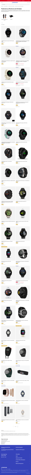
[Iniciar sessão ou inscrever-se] (27, 2)
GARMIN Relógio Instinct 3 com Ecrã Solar (6, 161)
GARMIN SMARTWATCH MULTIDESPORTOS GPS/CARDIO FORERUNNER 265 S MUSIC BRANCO (8, 142)
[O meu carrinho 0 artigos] (29, 2)
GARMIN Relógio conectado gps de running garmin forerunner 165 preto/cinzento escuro (22, 102)
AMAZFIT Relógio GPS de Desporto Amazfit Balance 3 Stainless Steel (22, 261)
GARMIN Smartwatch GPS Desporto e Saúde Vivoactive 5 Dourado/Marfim (8, 61)
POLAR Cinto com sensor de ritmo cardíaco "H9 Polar (22, 380)
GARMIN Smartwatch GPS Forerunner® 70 (6, 280)
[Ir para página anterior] (13, 426)
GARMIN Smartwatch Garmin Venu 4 (20, 241)
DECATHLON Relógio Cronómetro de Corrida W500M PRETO (22, 361)
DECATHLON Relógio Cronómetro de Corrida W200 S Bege (22, 420)
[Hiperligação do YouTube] (3, 457)
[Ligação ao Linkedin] (5, 457)
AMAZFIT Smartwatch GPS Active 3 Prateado (6, 241)
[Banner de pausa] (28, 0)
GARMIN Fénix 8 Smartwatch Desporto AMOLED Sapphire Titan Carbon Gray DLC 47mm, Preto (7, 201)
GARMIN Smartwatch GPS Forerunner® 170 (21, 201)
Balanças (11, 19)
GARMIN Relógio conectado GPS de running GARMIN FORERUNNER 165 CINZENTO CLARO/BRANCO (22, 61)
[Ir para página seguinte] (17, 426)
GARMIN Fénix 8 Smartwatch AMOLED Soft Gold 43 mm (8, 221)
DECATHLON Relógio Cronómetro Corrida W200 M (22, 400)
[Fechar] (29, 0)
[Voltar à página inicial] (15, 2)
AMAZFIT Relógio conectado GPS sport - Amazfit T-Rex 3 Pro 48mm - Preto (8, 123)
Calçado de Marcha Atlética (4, 440)
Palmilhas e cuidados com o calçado (5, 19)
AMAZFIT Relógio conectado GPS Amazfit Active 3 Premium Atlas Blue (7, 320)
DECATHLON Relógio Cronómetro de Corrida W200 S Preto (7, 340)
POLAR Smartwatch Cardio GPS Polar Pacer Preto (22, 280)
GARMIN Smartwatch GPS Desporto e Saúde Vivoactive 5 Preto (8, 181)
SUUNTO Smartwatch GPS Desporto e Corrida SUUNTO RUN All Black (22, 301)
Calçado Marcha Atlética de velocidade (5, 441)
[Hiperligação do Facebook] (1, 457)
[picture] (8, 33)
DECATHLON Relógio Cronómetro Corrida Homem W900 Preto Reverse (22, 320)
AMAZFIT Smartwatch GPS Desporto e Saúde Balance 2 (22, 180)
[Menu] (2, 2)
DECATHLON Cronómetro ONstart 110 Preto (6, 360)
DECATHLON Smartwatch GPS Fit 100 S (6, 261)
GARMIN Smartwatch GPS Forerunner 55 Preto (21, 161)
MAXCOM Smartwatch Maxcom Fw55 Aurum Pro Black (8, 400)
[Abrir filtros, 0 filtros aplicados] (2, 23)
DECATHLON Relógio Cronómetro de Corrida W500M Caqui (7, 381)
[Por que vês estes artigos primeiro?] (1, 24)
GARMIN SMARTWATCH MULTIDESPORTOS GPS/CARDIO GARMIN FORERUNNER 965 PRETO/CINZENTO (22, 41)
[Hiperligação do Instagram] (4, 457)
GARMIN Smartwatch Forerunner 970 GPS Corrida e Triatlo (7, 41)
